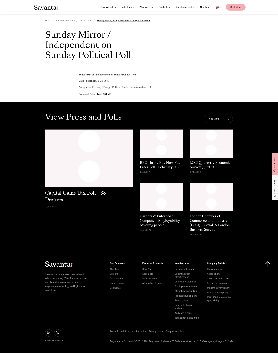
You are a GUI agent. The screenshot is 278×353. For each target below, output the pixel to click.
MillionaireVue (149, 278)
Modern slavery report (218, 288)
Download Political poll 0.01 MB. (95, 94)
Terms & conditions (119, 331)
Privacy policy (156, 331)
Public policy (181, 300)
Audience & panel (183, 313)
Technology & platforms (187, 317)
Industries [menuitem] (127, 7)
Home (48, 20)
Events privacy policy (217, 292)
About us (114, 269)
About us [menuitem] (204, 7)
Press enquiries (118, 283)
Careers (114, 273)
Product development (186, 295)
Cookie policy (139, 331)
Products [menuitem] (163, 7)
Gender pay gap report (218, 283)
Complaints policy (175, 331)
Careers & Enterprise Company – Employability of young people (160, 221)
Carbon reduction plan (218, 278)
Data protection (215, 269)
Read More (213, 118)
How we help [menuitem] (107, 7)
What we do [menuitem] (145, 7)
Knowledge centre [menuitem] (185, 7)
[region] (219, 7)
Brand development (184, 269)
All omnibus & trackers (153, 283)
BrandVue (147, 269)
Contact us (235, 7)
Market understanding (186, 291)
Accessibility (213, 273)
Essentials (147, 273)
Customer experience (185, 281)
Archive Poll (86, 20)
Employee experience (186, 286)
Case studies (116, 278)
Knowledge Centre (65, 20)
